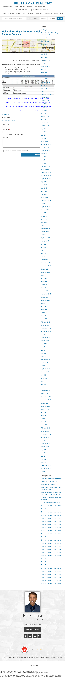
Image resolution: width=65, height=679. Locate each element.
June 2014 (44, 347)
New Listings (45, 38)
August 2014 (45, 341)
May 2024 (44, 88)
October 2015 (45, 297)
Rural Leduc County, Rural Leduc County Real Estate (51, 488)
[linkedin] (35, 636)
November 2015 (46, 294)
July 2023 (44, 104)
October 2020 (45, 147)
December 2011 (46, 434)
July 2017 (44, 244)
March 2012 (44, 425)
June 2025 (44, 73)
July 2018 (44, 213)
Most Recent (45, 51)
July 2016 (44, 278)
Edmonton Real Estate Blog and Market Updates (51, 34)
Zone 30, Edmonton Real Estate (51, 562)
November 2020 (46, 144)
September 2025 (46, 66)
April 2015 (44, 316)
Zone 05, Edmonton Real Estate (51, 515)
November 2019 (46, 175)
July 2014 (44, 344)
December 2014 (46, 328)
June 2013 (44, 378)
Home (4, 13)
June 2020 (44, 160)
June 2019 (44, 185)
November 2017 (46, 232)
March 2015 (44, 319)
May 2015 (44, 313)
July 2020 (44, 157)
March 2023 (44, 113)
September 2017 (46, 238)
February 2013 (45, 391)
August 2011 (45, 447)
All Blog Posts (45, 30)
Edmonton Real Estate (48, 485)
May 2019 (44, 188)
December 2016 (46, 263)
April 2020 (44, 163)
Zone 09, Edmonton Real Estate (51, 524)
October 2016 (45, 269)
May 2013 (44, 381)
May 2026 (44, 54)
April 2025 (44, 76)
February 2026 (45, 60)
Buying (18, 13)
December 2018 (46, 200)
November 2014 (46, 331)
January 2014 (45, 362)
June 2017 (44, 247)
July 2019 (44, 182)
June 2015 (44, 309)
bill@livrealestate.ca (56, 657)
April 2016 (44, 288)
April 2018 (44, 222)
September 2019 (46, 179)
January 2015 (45, 325)
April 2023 (44, 110)
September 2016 (46, 272)
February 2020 (45, 166)
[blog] (39, 636)
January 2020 (45, 169)
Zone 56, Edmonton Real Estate (51, 574)
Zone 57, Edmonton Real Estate (51, 577)
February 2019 (45, 194)
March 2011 (44, 462)
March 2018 (44, 225)
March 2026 (44, 57)
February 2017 (45, 260)
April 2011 (44, 459)
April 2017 (44, 253)
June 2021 (44, 132)
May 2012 (44, 419)
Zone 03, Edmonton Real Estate (51, 509)
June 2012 (44, 415)
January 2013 (45, 394)
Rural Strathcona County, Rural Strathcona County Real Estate (51, 493)
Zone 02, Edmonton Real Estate (51, 506)
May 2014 (44, 350)
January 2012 (45, 431)
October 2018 (45, 204)
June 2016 (44, 281)
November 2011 (46, 437)
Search (60, 18)
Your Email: (6, 129)
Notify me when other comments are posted (16, 151)
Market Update (39, 13)
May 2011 (44, 456)
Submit (37, 155)
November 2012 (46, 400)
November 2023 (46, 98)
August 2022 (45, 116)
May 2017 (44, 250)
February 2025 (45, 82)
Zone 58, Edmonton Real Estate (51, 580)
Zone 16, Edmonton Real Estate (51, 540)
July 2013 (44, 375)
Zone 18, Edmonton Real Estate (51, 543)
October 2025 (45, 63)
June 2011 (44, 453)
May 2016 (44, 285)
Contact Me (48, 13)
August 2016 (45, 275)
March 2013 (44, 387)
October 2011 (45, 440)
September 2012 (46, 406)
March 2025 (44, 79)
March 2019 (44, 191)
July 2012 (44, 412)
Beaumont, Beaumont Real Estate (51, 478)
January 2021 (45, 141)
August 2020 (45, 154)
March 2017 (44, 256)
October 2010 (45, 472)
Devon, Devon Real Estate (49, 481)
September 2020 (46, 151)
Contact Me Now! (32, 630)
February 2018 (45, 228)
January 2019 (45, 197)
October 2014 (45, 334)
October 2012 (45, 403)
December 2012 (46, 397)
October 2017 (45, 235)
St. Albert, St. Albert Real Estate (50, 503)
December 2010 (46, 465)
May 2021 (44, 135)
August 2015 (45, 303)
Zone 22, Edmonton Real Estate (51, 549)
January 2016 (45, 291)
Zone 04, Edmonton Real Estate (51, 512)
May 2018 (44, 219)
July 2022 (44, 119)
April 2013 (44, 384)
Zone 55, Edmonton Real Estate (51, 571)
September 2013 (46, 369)
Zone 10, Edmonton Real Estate (51, 527)
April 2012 (44, 422)
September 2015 (46, 300)
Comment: (6, 137)
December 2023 (46, 94)
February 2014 (45, 359)
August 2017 (45, 241)
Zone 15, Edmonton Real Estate (51, 537)
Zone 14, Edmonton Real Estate (51, 534)
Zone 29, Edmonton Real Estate (51, 556)
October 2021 (45, 126)
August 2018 (45, 210)
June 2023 (44, 107)
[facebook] (26, 636)
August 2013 (45, 372)
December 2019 (46, 172)
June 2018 (44, 216)
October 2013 (45, 366)
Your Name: (6, 124)
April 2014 (44, 353)
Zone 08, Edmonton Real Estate (51, 521)
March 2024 (44, 91)
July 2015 (44, 306)
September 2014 (46, 338)
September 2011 (46, 443)
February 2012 (45, 428)
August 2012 (45, 409)
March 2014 (44, 356)
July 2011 (44, 450)
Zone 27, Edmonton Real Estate (51, 552)
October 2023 (45, 101)
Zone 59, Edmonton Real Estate (51, 584)
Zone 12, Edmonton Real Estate (51, 531)
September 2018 (46, 207)
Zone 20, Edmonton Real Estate (51, 546)
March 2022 (44, 122)
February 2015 (45, 322)
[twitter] (30, 636)
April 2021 (44, 138)
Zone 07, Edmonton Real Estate (51, 518)
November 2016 (46, 266)
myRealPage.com (32, 665)
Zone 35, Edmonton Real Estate (51, 565)
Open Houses (45, 41)
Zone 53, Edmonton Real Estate (51, 568)
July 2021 (44, 129)
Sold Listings (45, 44)
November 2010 (46, 468)
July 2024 (44, 85)
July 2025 (44, 70)
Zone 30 (43, 559)
